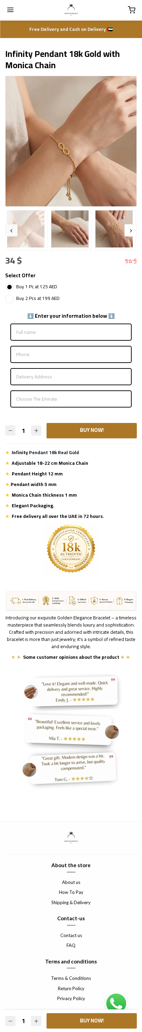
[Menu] (10, 10)
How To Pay (71, 892)
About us (71, 882)
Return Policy (71, 988)
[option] (71, 141)
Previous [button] (11, 230)
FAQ (71, 945)
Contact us (71, 935)
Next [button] (130, 230)
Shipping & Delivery (71, 902)
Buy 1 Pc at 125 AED (36, 286)
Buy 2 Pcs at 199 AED (38, 298)
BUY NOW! (92, 430)
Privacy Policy (71, 998)
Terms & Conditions (71, 978)
